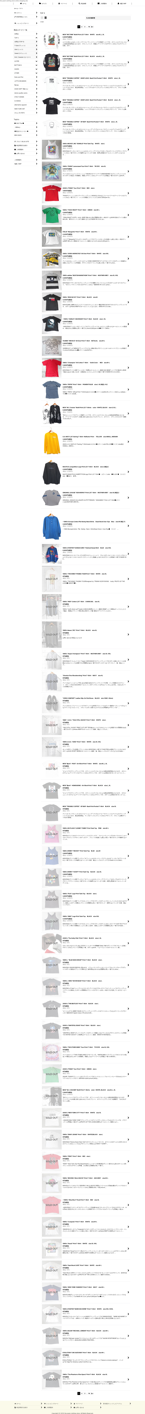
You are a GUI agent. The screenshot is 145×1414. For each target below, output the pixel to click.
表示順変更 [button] (91, 18)
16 (89, 27)
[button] (82, 4)
